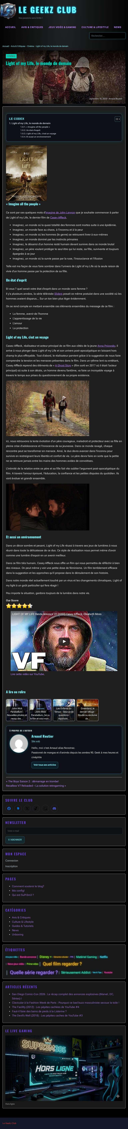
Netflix (104, 957)
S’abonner (15, 839)
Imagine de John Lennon (60, 212)
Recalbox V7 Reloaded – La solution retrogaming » (36, 785)
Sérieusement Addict (75, 972)
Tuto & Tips (96, 972)
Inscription (11, 866)
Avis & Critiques (32, 27)
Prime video (32, 964)
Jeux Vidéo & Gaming (62, 27)
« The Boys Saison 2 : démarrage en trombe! (32, 781)
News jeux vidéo (16, 964)
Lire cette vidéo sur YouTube (27, 674)
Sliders (58, 293)
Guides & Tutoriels (23, 926)
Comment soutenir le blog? (28, 886)
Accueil (10, 27)
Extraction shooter (61, 957)
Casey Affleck (58, 217)
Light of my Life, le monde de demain (31, 123)
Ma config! (18, 890)
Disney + (46, 957)
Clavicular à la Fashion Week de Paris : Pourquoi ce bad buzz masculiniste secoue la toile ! (65, 1002)
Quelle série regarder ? (34, 972)
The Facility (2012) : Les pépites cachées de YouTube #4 (45, 1007)
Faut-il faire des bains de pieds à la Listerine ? (39, 1011)
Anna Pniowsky (106, 345)
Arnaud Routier (43, 736)
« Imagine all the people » (38, 127)
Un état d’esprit (33, 130)
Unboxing (17, 934)
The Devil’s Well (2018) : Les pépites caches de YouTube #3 (47, 1015)
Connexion (11, 860)
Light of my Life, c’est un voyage (41, 133)
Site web (36, 741)
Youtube (108, 972)
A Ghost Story (63, 365)
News (117, 27)
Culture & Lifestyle (95, 27)
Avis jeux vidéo (12, 957)
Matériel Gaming (86, 957)
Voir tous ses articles (45, 764)
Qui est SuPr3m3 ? (23, 895)
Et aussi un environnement (38, 137)
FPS (71, 957)
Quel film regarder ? (62, 964)
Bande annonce (28, 957)
